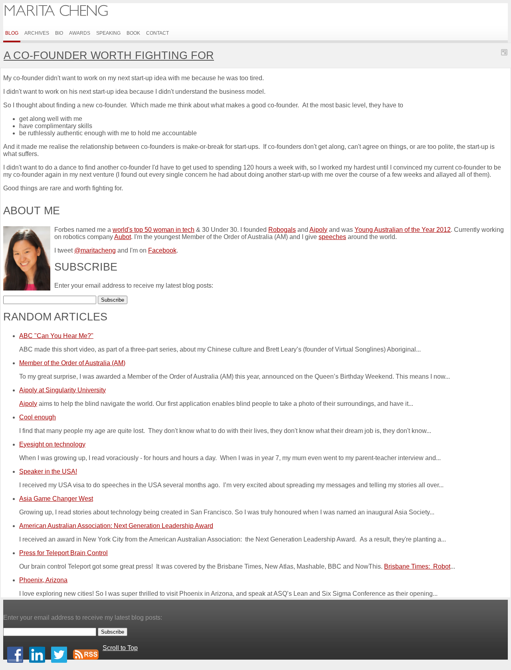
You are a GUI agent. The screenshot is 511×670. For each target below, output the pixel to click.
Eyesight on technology (52, 444)
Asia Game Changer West (56, 498)
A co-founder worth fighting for (109, 55)
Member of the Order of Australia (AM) (72, 363)
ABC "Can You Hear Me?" (56, 335)
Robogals (282, 229)
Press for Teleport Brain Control (63, 552)
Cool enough (37, 417)
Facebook (162, 250)
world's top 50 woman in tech (153, 229)
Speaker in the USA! (48, 471)
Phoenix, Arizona (43, 580)
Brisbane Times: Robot (417, 566)
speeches (332, 236)
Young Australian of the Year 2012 (403, 229)
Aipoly (318, 229)
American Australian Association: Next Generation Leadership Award (116, 525)
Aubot (122, 236)
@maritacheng (95, 250)
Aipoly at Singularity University (62, 390)
